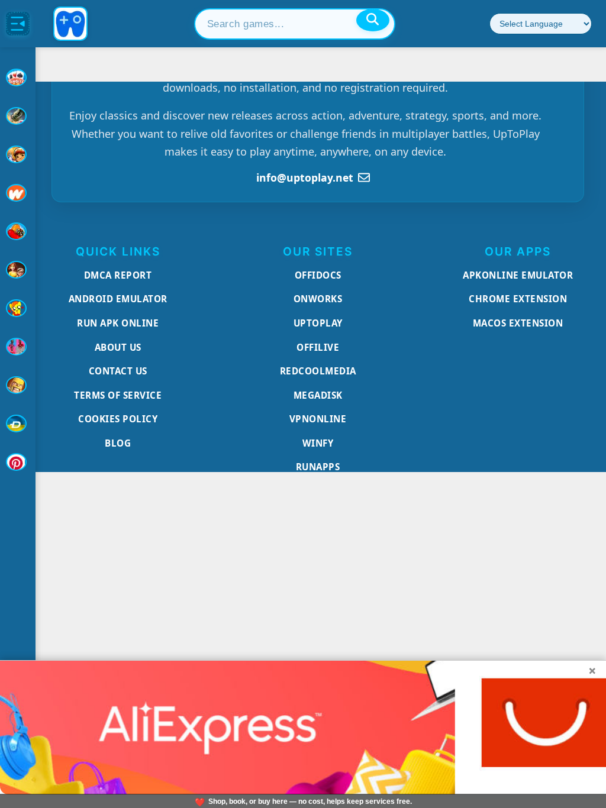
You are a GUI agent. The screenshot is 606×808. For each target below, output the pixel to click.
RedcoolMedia (318, 371)
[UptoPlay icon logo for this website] (18, 77)
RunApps (318, 467)
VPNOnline (318, 419)
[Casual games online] (18, 231)
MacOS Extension (518, 323)
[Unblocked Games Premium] (18, 462)
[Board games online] (18, 192)
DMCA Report (118, 275)
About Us (118, 347)
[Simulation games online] (18, 308)
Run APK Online (118, 323)
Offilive (317, 347)
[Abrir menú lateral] (18, 23)
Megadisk (318, 395)
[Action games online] (18, 116)
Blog (118, 443)
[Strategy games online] (18, 385)
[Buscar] (372, 20)
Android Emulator (118, 299)
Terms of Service (118, 395)
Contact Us (118, 371)
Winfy (318, 443)
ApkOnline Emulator (518, 275)
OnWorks (318, 299)
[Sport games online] (18, 346)
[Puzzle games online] (18, 269)
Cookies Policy (117, 419)
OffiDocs (318, 275)
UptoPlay (318, 323)
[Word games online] (18, 423)
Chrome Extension (518, 299)
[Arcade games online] (18, 154)
